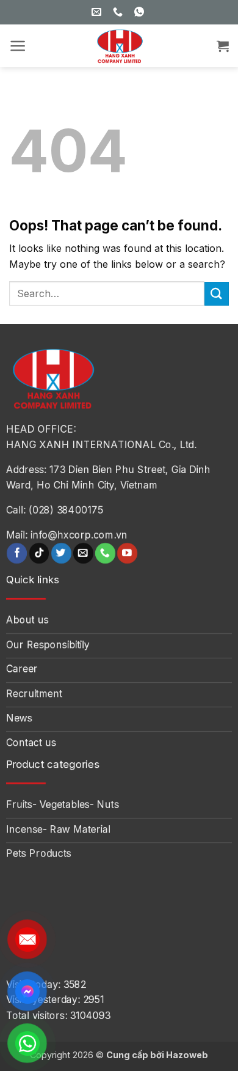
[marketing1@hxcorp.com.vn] (98, 12)
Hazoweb (187, 1055)
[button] (18, 45)
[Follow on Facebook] (17, 553)
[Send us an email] (83, 553)
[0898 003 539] (140, 12)
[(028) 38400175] (119, 12)
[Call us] (105, 553)
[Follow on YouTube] (127, 553)
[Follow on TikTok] (39, 553)
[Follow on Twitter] (61, 553)
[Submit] (216, 294)
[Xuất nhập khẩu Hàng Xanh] (119, 45)
